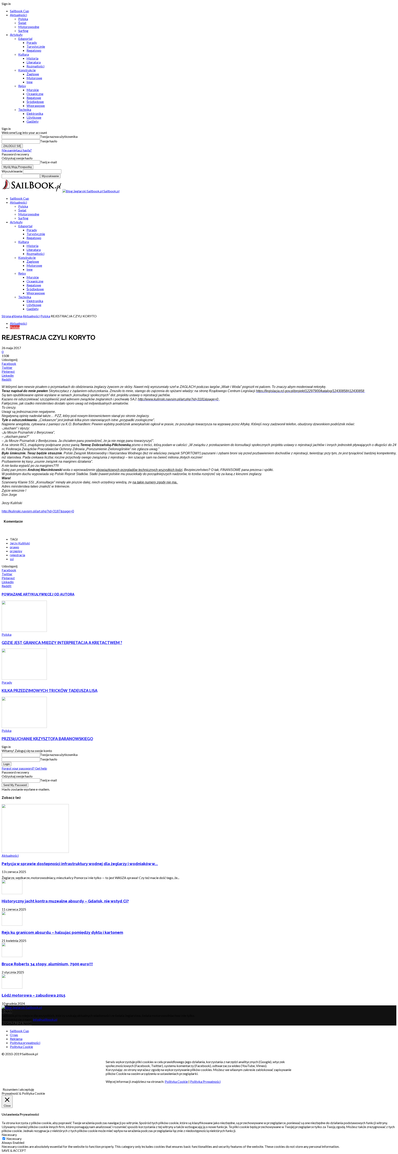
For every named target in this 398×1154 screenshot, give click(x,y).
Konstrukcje (27, 70)
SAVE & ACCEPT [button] (14, 1150)
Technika (24, 109)
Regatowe (34, 98)
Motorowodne (28, 27)
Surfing (23, 31)
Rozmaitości (35, 66)
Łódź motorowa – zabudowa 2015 (33, 995)
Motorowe (34, 78)
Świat (22, 23)
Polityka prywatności (25, 1043)
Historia (32, 58)
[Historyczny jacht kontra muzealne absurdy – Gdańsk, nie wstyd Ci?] (12, 893)
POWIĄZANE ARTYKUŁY (21, 594)
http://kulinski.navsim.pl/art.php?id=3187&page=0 (38, 511)
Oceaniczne (35, 94)
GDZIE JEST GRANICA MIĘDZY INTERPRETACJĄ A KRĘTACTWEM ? (62, 642)
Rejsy (22, 86)
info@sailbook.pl (45, 1019)
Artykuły (16, 35)
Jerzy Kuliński (20, 543)
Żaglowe (33, 74)
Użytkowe (34, 117)
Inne (30, 82)
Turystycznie (36, 46)
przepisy (16, 551)
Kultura (23, 54)
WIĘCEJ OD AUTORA (57, 594)
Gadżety (33, 121)
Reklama (16, 1039)
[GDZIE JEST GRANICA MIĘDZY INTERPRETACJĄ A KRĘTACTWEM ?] (24, 630)
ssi (12, 559)
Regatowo (34, 50)
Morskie (33, 90)
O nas (14, 1035)
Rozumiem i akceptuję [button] (18, 1089)
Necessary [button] (9, 1135)
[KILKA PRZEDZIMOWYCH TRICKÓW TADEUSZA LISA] (24, 678)
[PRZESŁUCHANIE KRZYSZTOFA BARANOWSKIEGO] (24, 727)
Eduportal (25, 38)
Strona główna (12, 316)
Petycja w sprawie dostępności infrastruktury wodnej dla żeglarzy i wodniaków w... (80, 863)
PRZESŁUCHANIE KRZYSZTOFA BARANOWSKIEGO (47, 738)
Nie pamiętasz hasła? (17, 150)
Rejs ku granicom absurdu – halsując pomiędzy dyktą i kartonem (62, 932)
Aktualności (18, 15)
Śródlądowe (35, 102)
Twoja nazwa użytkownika (59, 136)
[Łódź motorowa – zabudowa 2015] (12, 987)
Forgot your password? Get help (24, 768)
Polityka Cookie (21, 1047)
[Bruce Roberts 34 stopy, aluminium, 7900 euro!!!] (12, 956)
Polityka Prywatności (205, 1081)
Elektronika (35, 113)
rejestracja (17, 555)
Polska (23, 19)
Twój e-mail (48, 162)
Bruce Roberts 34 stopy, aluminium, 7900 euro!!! (47, 964)
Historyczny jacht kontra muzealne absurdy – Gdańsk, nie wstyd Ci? (65, 901)
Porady (32, 42)
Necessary (14, 1139)
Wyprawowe (36, 106)
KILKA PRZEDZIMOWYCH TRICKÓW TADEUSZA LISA (49, 690)
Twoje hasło (48, 141)
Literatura (34, 62)
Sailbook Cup (19, 11)
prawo (14, 547)
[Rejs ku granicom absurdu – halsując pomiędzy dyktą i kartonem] (12, 924)
